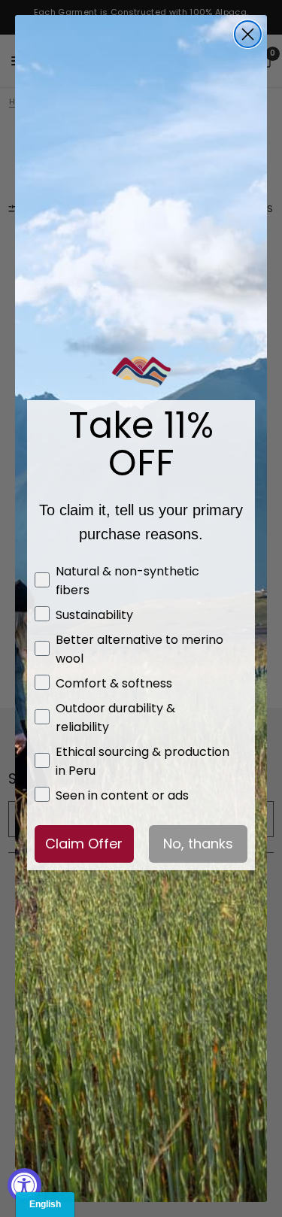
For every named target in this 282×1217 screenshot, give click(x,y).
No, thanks (198, 843)
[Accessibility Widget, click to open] (24, 1185)
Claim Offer (84, 843)
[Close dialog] (248, 34)
